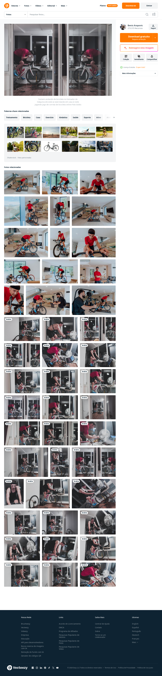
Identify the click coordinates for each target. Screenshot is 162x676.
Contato (98, 627)
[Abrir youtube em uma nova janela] (57, 668)
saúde (75, 117)
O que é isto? (140, 67)
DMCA (61, 627)
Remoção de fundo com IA (32, 652)
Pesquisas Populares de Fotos (69, 642)
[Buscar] (147, 14)
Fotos (26, 5)
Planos (103, 5)
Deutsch (135, 635)
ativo (98, 117)
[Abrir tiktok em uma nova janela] (49, 668)
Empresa (25, 635)
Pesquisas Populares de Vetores (69, 636)
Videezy (24, 631)
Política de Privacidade (126, 667)
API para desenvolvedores (32, 642)
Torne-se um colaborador (100, 636)
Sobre (97, 631)
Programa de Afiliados (68, 631)
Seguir (153, 28)
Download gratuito (139, 37)
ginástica (63, 117)
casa (38, 117)
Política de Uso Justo (145, 667)
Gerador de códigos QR (31, 656)
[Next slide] (112, 117)
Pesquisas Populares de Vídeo (69, 648)
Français (135, 638)
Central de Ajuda (102, 624)
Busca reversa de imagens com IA (32, 647)
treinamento (11, 117)
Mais (63, 5)
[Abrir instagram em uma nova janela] (37, 668)
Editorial (51, 5)
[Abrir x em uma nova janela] (53, 668)
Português (136, 631)
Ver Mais (104, 146)
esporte (87, 117)
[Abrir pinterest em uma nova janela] (45, 668)
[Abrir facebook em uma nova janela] (33, 668)
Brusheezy (25, 624)
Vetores (14, 5)
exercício (50, 117)
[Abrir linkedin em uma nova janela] (41, 668)
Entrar (149, 5)
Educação (25, 638)
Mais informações (129, 73)
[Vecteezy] (6, 5)
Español (135, 627)
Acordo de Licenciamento (70, 624)
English (135, 624)
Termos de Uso (110, 667)
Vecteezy (25, 627)
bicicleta (26, 117)
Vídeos (38, 5)
